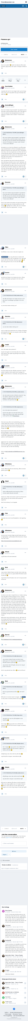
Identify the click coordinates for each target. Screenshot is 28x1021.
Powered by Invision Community (14, 1018)
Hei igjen (7, 970)
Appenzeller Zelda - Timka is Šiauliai (14, 955)
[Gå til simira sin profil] (3, 971)
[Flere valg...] (25, 61)
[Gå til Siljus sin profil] (2, 248)
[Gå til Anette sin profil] (2, 273)
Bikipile (19, 743)
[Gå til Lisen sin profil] (3, 997)
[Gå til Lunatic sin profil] (2, 366)
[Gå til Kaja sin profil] (2, 514)
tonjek (18, 406)
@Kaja (23, 696)
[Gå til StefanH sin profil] (3, 911)
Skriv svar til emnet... (9, 843)
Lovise (6, 1003)
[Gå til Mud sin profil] (2, 568)
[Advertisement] (14, 22)
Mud (18, 656)
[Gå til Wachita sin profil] (2, 317)
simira (8, 971)
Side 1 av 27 (14, 54)
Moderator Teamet (17, 1014)
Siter (6, 73)
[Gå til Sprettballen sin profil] (2, 87)
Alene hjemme (8, 910)
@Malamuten (4, 256)
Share (14, 851)
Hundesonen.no (7, 2)
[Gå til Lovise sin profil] (3, 1002)
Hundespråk (8, 940)
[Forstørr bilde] (15, 415)
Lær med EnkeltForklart (18, 1015)
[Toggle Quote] (3, 132)
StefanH (8, 912)
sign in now (8, 837)
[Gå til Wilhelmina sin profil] (2, 464)
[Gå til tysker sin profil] (3, 993)
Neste (22, 54)
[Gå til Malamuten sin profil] (2, 61)
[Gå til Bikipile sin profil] (2, 710)
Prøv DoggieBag (8, 1015)
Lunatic (19, 391)
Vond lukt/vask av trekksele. (12, 992)
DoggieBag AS (14, 1017)
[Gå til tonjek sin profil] (2, 345)
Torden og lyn (8, 1001)
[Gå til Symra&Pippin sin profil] (2, 106)
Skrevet (9, 62)
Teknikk (9, 44)
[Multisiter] (2, 73)
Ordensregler (8, 1014)
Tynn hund (7, 925)
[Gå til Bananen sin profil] (2, 183)
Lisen (6, 998)
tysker (6, 993)
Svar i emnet (14, 49)
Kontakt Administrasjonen (16, 1012)
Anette (18, 295)
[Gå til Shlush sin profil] (2, 552)
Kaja (18, 715)
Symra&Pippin (20, 132)
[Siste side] (26, 54)
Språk (6, 1012)
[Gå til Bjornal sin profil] (2, 635)
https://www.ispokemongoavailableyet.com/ (11, 540)
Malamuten (5, 43)
